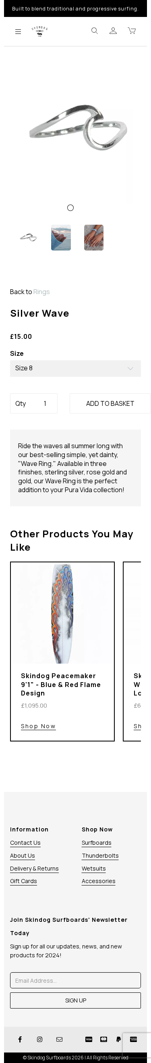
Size (17, 353)
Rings (41, 291)
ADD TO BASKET (110, 403)
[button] (24, 176)
